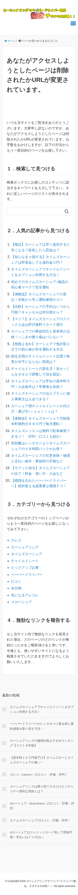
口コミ (16, 581)
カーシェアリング (25, 547)
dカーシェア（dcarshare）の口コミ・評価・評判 (42, 806)
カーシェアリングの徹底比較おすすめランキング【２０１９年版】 (42, 743)
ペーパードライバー (26, 574)
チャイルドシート (25, 561)
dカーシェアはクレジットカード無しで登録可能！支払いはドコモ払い (41, 834)
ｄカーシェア (21, 602)
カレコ (16, 540)
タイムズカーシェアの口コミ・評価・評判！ (40, 820)
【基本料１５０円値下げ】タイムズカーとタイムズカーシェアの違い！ (42, 760)
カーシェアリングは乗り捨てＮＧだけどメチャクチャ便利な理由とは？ (42, 789)
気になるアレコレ (25, 595)
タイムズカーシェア (26, 554)
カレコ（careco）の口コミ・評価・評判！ (39, 774)
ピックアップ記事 (25, 567)
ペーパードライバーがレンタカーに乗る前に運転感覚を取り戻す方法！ (42, 726)
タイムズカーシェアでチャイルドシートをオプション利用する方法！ (42, 709)
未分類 (16, 588)
